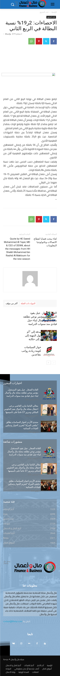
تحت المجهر (44, 12)
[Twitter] (46, 41)
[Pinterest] (39, 41)
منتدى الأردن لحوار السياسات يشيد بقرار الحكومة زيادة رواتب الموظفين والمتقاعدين (39, 351)
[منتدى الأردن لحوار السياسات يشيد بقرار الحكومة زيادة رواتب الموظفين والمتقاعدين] (49, 350)
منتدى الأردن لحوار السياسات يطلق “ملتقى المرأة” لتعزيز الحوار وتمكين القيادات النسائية (21, 425)
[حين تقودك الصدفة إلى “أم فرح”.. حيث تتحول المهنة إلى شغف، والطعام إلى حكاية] (49, 335)
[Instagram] (21, 644)
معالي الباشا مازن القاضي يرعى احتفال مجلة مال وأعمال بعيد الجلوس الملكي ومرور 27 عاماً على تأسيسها (21, 408)
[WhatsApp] (31, 41)
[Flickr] (29, 644)
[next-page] (49, 363)
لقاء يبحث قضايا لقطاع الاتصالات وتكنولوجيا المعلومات (45, 242)
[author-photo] (30, 286)
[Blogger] (45, 644)
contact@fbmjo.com (12, 621)
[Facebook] (53, 41)
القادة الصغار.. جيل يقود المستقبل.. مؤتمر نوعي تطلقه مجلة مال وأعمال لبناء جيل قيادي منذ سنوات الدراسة (21, 392)
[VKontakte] (13, 644)
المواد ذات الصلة (28, 303)
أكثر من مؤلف (12, 303)
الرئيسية (54, 12)
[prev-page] (54, 363)
